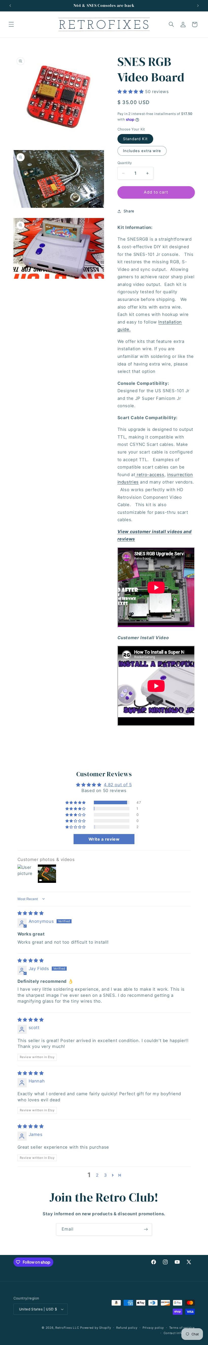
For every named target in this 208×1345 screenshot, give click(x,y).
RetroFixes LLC (67, 1327)
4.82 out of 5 (118, 784)
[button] (11, 24)
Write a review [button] (104, 839)
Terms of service (182, 1327)
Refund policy (126, 1327)
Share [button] (129, 211)
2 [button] (97, 1175)
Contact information (179, 1333)
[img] (31, 913)
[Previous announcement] (10, 5)
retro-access (149, 474)
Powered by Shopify (95, 1327)
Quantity (124, 163)
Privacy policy (153, 1327)
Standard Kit (135, 139)
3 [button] (105, 1175)
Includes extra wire (142, 151)
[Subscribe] (146, 1229)
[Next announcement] (197, 5)
